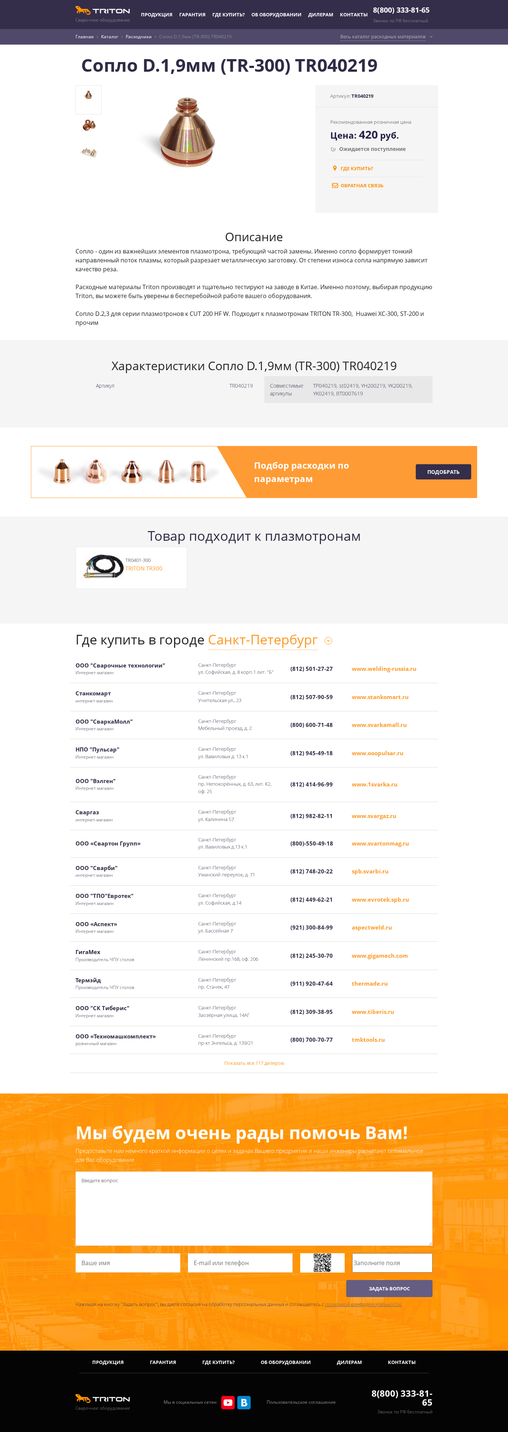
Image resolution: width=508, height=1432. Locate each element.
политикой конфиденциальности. (363, 1304)
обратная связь (361, 185)
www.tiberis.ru (373, 1011)
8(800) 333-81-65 (401, 10)
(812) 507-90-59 (311, 697)
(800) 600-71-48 (311, 724)
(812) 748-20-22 (311, 871)
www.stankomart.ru (380, 697)
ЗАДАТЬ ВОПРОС (389, 1288)
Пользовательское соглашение (301, 1402)
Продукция (157, 14)
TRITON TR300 (144, 568)
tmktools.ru (368, 1039)
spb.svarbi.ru (370, 871)
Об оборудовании (276, 14)
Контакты (354, 14)
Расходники (139, 36)
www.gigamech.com (380, 955)
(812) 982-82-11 (311, 816)
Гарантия (192, 14)
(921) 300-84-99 (311, 927)
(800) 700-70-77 (311, 1039)
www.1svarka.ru (375, 784)
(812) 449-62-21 (311, 899)
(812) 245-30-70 (311, 955)
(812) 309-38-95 (311, 1011)
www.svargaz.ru (374, 816)
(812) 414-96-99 (311, 784)
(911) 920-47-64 (311, 983)
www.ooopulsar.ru (377, 753)
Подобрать (443, 471)
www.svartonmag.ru (380, 843)
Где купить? (228, 14)
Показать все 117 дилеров (254, 1063)
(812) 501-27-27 (311, 668)
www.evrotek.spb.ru (380, 899)
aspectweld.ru (372, 927)
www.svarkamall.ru (379, 724)
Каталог (109, 36)
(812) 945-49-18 (311, 753)
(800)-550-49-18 (311, 843)
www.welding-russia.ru (384, 668)
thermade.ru (370, 983)
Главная (84, 36)
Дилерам (320, 14)
